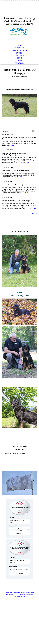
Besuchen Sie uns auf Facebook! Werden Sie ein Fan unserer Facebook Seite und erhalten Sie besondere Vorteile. (19, 594)
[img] (19, 10)
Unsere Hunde (19, 50)
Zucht (19, 53)
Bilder (19, 55)
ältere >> (34, 213)
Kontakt (19, 60)
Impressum (19, 63)
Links (19, 58)
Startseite (19, 45)
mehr (12, 145)
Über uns (19, 48)
